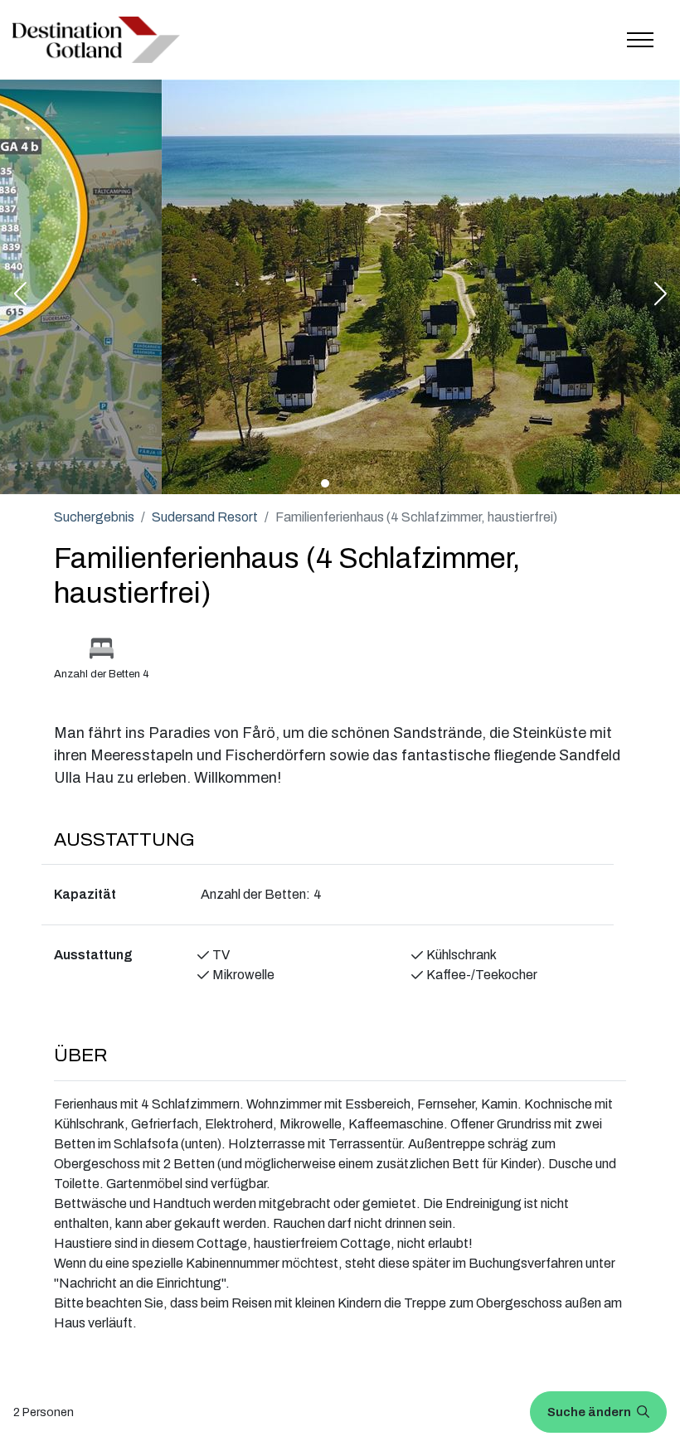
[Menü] (640, 40)
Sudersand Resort (205, 517)
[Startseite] (96, 40)
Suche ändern (590, 1412)
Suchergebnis (94, 517)
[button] (20, 295)
